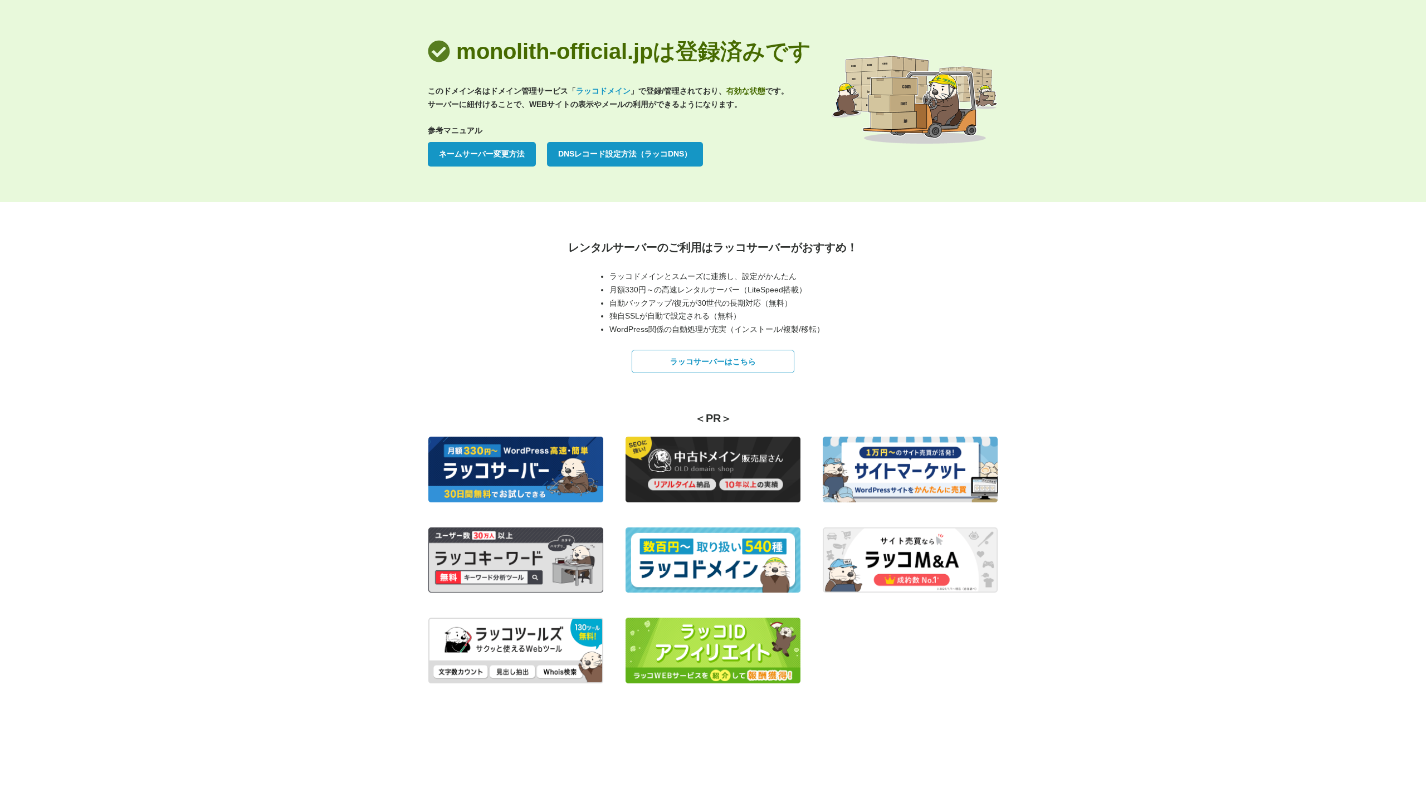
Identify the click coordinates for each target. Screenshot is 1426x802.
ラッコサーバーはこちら (713, 361)
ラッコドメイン (603, 90)
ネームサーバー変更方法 (482, 153)
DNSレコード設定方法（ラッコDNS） (625, 153)
